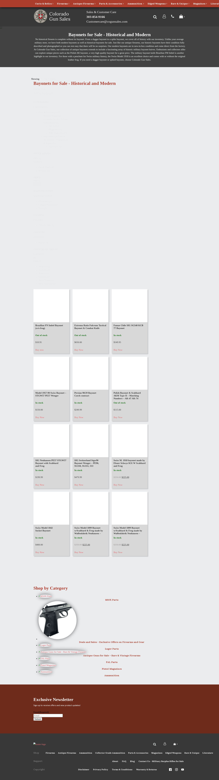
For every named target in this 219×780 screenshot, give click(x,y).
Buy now (39, 350)
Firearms (50, 753)
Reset (37, 184)
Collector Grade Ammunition (110, 753)
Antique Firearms (67, 753)
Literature (207, 753)
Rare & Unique (191, 753)
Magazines (156, 753)
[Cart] (176, 744)
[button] (55, 112)
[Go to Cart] (182, 16)
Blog (132, 761)
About (115, 761)
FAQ (124, 761)
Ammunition (85, 753)
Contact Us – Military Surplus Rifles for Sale (161, 761)
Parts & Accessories (138, 753)
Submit (37, 719)
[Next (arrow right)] (214, 390)
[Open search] (155, 17)
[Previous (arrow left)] (4, 390)
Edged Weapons (173, 753)
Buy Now (78, 350)
